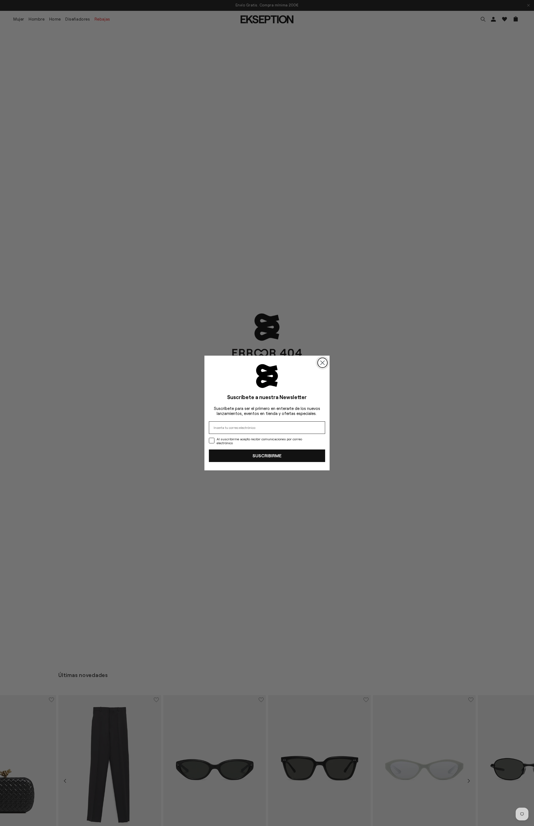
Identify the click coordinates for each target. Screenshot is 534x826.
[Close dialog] (322, 363)
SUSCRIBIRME (267, 455)
